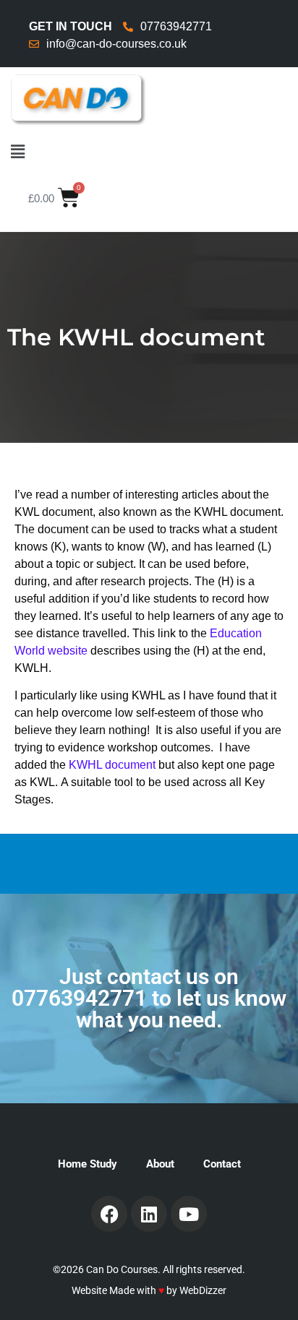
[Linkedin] (149, 1214)
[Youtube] (189, 1214)
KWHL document (112, 765)
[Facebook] (109, 1214)
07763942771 (79, 998)
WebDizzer (202, 1290)
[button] (149, 152)
